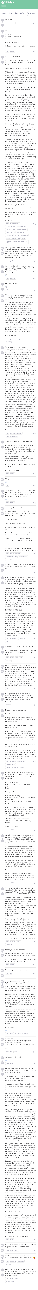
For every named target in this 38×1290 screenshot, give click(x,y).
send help (9, 342)
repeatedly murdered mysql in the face (16, 241)
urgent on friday (15, 553)
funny (16, 1250)
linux (16, 290)
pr (20, 339)
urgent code (9, 556)
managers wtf (23, 556)
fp (11, 973)
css (19, 1033)
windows (13, 1261)
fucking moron (14, 223)
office (18, 941)
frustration (9, 559)
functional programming (17, 761)
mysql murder (10, 232)
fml (11, 1052)
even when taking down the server (16, 226)
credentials (13, 638)
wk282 (12, 473)
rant (7, 23)
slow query (9, 235)
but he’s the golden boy (13, 238)
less (11, 1033)
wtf (16, 1033)
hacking (12, 278)
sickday (8, 660)
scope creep (10, 1281)
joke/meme (9, 290)
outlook (12, 941)
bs (16, 556)
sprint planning (14, 1278)
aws (7, 641)
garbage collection (16, 433)
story (11, 1239)
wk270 (12, 964)
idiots (23, 238)
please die (21, 1261)
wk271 (12, 830)
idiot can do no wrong (21, 235)
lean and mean (10, 764)
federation (22, 638)
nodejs (12, 502)
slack (12, 657)
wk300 (12, 51)
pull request (14, 339)
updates (8, 1264)
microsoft (9, 944)
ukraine (12, 23)
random (8, 572)
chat (16, 657)
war (18, 23)
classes (21, 767)
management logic (12, 436)
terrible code (20, 232)
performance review (16, 261)
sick (21, 657)
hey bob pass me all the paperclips (16, 229)
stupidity (25, 1033)
